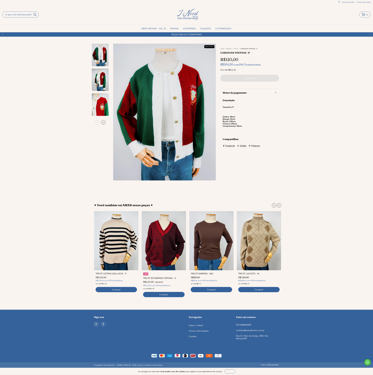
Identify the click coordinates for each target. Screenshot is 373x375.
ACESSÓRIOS (189, 28)
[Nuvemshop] (270, 365)
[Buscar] (35, 14)
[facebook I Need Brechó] (103, 324)
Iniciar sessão (348, 2)
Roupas (228, 49)
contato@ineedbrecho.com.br (250, 330)
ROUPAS (174, 28)
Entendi (230, 371)
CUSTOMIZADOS (223, 28)
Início (222, 49)
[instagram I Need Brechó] (96, 324)
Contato (193, 336)
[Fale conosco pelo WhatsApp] (367, 362)
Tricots (236, 49)
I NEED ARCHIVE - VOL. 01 (153, 28)
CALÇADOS (205, 28)
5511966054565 (243, 324)
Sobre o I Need (196, 325)
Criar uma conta (364, 2)
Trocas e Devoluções (199, 331)
